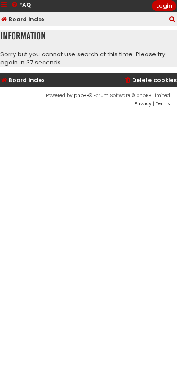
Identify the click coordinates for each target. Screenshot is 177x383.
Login (164, 6)
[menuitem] (172, 20)
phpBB (81, 95)
